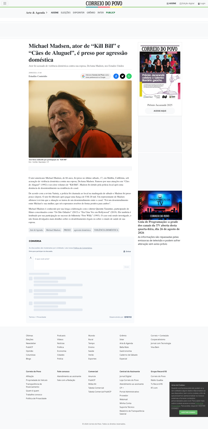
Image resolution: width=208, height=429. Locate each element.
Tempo (91, 343)
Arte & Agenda (35, 12)
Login (202, 3)
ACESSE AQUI (160, 111)
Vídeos (60, 339)
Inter (122, 339)
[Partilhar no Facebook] (116, 76)
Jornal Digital (125, 376)
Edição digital (188, 3)
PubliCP (29, 347)
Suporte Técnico (127, 407)
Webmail (124, 399)
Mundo (91, 335)
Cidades (60, 355)
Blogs (28, 358)
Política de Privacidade (36, 398)
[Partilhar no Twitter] (122, 76)
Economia (61, 351)
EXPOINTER (78, 12)
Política (60, 347)
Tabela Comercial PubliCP (99, 391)
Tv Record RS (157, 384)
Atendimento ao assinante (69, 376)
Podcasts (61, 335)
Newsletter (31, 343)
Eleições (29, 339)
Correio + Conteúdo (160, 335)
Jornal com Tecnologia (161, 343)
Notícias (61, 343)
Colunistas (31, 355)
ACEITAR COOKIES (188, 412)
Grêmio (123, 335)
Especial (123, 358)
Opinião (29, 351)
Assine (172, 3)
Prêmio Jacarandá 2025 (159, 105)
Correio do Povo (158, 376)
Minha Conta (125, 403)
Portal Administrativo (129, 391)
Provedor (124, 395)
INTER (101, 12)
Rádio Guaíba (157, 380)
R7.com (154, 388)
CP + (122, 388)
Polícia (60, 358)
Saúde (91, 351)
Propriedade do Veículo (36, 380)
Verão (91, 355)
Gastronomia (126, 351)
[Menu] (4, 3)
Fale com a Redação (66, 380)
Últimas (29, 335)
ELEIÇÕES (66, 12)
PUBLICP (110, 12)
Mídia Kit (92, 384)
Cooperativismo (158, 339)
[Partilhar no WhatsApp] (129, 76)
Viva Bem (155, 347)
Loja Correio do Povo (129, 380)
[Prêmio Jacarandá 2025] (160, 71)
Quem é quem (32, 390)
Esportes (92, 358)
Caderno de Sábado (129, 355)
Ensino (91, 347)
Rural (90, 339)
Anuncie (92, 376)
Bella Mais (124, 347)
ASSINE (54, 12)
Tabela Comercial (96, 388)
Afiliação (30, 376)
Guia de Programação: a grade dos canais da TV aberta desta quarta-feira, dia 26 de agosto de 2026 (159, 227)
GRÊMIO (91, 12)
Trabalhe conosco (34, 394)
